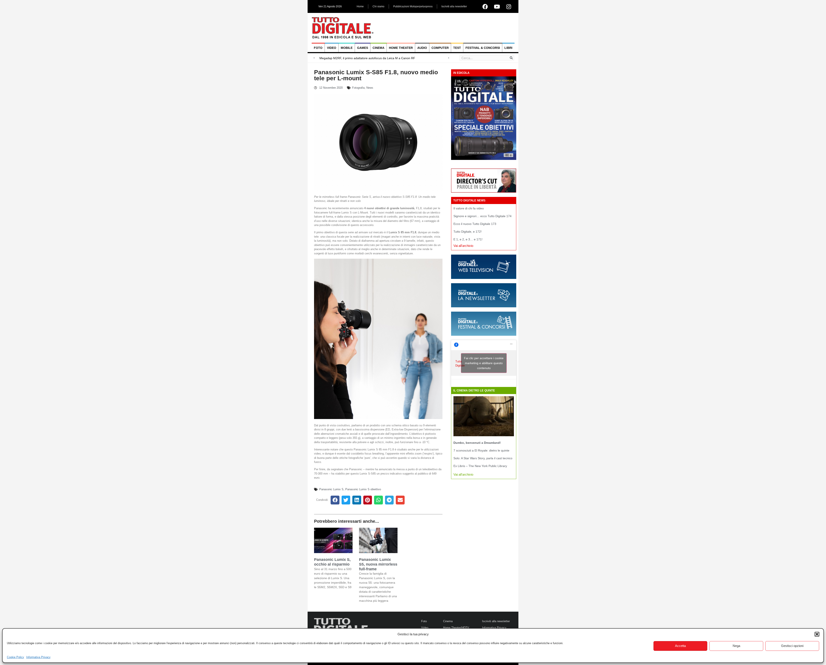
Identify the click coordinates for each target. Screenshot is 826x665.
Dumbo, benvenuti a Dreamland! (477, 442)
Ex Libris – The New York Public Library (480, 466)
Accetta (680, 646)
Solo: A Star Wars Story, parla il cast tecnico (482, 458)
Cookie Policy (15, 657)
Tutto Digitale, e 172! (467, 231)
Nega (736, 646)
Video (331, 47)
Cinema (378, 47)
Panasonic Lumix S (331, 489)
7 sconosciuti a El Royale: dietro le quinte (481, 450)
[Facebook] (485, 6)
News (369, 87)
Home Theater (401, 47)
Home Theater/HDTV (456, 627)
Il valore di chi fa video (468, 208)
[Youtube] (497, 6)
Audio (422, 47)
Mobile (347, 47)
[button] (817, 634)
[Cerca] (511, 58)
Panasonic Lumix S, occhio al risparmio (332, 561)
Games (362, 47)
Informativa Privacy (38, 657)
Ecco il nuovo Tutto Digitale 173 (474, 224)
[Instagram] (508, 6)
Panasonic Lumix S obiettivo (363, 489)
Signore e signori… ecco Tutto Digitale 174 (482, 216)
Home (360, 6)
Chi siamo (378, 6)
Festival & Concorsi (482, 47)
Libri (508, 47)
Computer (440, 47)
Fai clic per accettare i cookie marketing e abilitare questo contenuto (484, 363)
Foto (318, 47)
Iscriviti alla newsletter (454, 6)
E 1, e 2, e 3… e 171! (467, 239)
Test (457, 47)
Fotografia (358, 87)
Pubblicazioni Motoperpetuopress (413, 6)
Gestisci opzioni (792, 646)
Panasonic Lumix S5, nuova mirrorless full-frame (378, 564)
